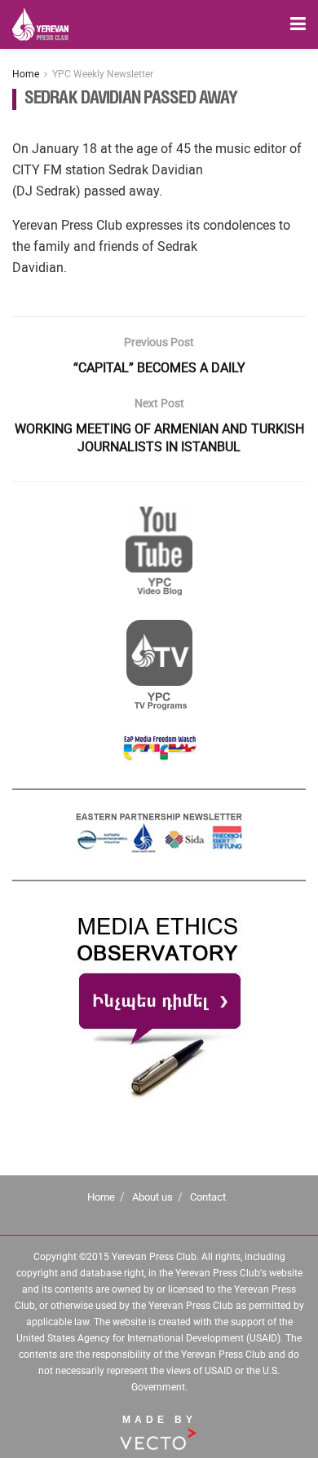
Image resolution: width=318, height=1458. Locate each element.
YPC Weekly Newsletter (102, 74)
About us (152, 1197)
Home (25, 74)
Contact (208, 1197)
